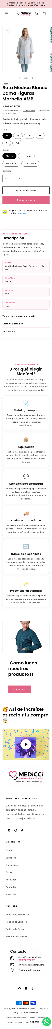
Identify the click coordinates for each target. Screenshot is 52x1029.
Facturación (8, 331)
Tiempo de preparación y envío (18, 316)
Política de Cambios (16, 921)
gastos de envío (29, 110)
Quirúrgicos (12, 864)
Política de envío (15, 1022)
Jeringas (26, 156)
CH (29, 135)
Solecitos (11, 163)
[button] (6, 13)
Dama (9, 850)
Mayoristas (12, 894)
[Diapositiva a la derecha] (33, 78)
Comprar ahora (26, 200)
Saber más (21, 213)
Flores (9, 156)
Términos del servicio (38, 1017)
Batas (9, 872)
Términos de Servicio (17, 936)
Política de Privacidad (17, 914)
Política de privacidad (16, 1017)
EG (17, 143)
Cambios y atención (12, 323)
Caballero (11, 857)
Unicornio (30, 163)
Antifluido (11, 879)
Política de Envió (15, 929)
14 (7, 135)
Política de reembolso (30, 1012)
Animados (11, 886)
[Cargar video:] (26, 744)
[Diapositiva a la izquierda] (19, 78)
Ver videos (19, 689)
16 (18, 135)
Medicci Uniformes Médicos (23, 1008)
